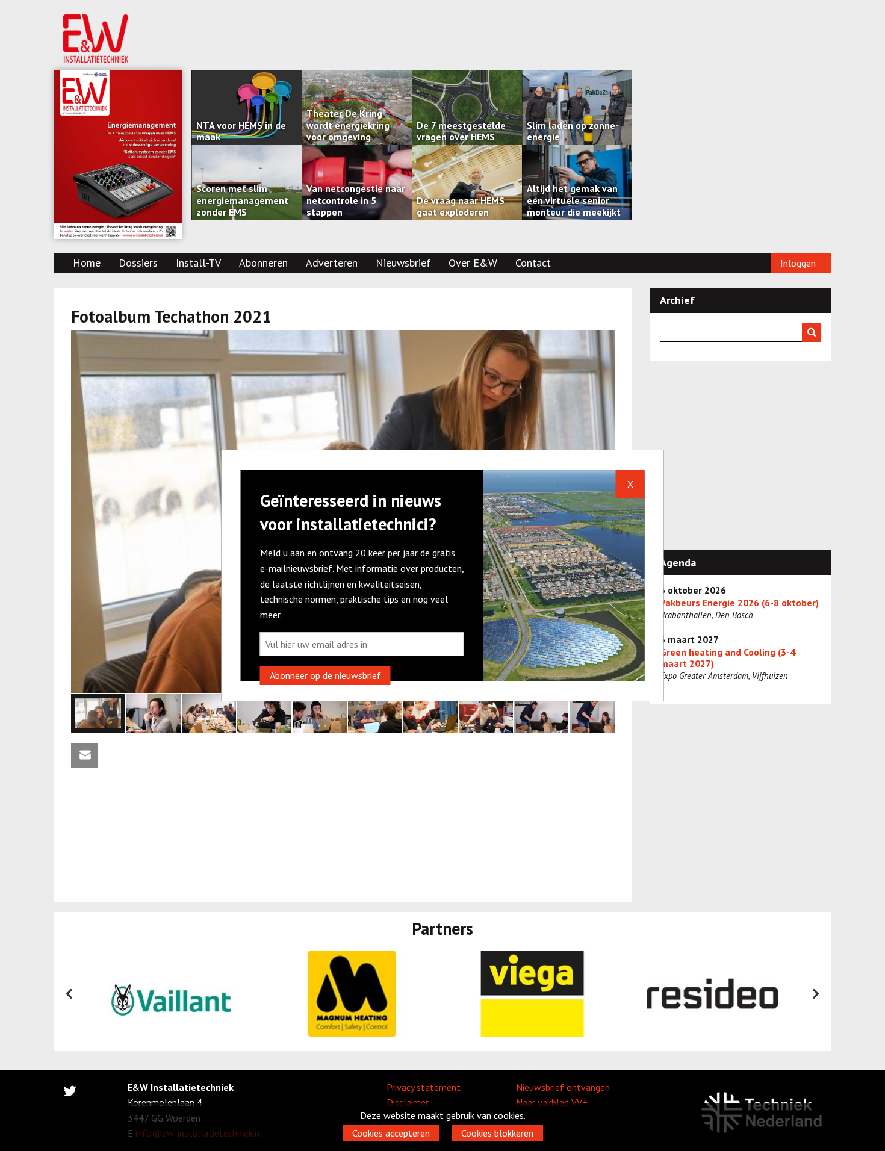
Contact (533, 263)
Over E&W (473, 263)
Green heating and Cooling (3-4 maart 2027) (727, 658)
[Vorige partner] (69, 994)
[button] (604, 341)
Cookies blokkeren (497, 1133)
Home (87, 263)
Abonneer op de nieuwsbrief (325, 675)
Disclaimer (408, 1102)
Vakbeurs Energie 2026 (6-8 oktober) (739, 603)
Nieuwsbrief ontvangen (563, 1087)
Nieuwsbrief (403, 263)
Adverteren (332, 263)
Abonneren (263, 263)
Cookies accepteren (391, 1133)
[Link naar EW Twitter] (69, 1093)
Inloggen (798, 263)
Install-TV (198, 263)
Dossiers (138, 263)
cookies (509, 1115)
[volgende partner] (815, 994)
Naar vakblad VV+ (552, 1102)
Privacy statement (424, 1087)
